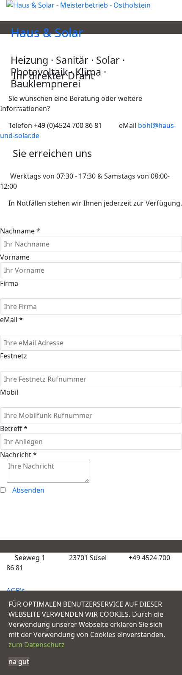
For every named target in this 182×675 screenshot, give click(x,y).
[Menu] (20, 105)
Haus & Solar (47, 33)
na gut (18, 661)
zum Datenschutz (36, 644)
